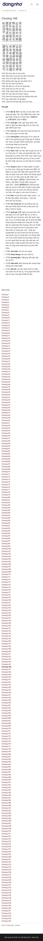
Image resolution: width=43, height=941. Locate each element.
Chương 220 (6, 857)
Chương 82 (6, 502)
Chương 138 (6, 646)
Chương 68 (6, 467)
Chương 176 (6, 744)
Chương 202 (6, 811)
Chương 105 (6, 561)
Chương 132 (6, 631)
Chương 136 (6, 641)
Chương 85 (6, 510)
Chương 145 (6, 664)
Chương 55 (6, 433)
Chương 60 (6, 446)
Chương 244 (6, 918)
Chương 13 (6, 325)
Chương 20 (6, 343)
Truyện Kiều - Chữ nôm (13, 925)
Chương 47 (6, 413)
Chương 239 (6, 905)
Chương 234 (6, 893)
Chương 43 (6, 402)
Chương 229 (6, 880)
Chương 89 (6, 520)
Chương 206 (6, 821)
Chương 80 (6, 497)
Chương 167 (6, 721)
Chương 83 (6, 505)
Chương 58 (6, 441)
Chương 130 (6, 626)
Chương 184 (6, 764)
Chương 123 (6, 608)
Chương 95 (6, 536)
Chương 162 (6, 708)
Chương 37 (6, 387)
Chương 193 (6, 787)
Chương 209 (6, 828)
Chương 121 (6, 603)
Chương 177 (6, 746)
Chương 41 (6, 397)
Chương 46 (6, 410)
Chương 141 (6, 654)
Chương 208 (6, 826)
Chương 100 (6, 549)
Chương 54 (6, 431)
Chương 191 (6, 782)
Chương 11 (6, 320)
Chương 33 (6, 377)
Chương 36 (6, 384)
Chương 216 (6, 846)
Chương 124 (6, 610)
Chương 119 (6, 597)
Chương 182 (6, 759)
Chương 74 (6, 482)
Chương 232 (6, 888)
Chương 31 (6, 371)
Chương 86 (6, 513)
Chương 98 (6, 544)
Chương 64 (6, 456)
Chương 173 (6, 736)
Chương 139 (6, 649)
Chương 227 (6, 875)
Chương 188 (6, 775)
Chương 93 (6, 531)
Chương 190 (6, 780)
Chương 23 (6, 351)
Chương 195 (6, 793)
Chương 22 (6, 348)
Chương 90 (6, 523)
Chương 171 (6, 731)
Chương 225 (6, 870)
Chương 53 (6, 428)
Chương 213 (6, 839)
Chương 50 (6, 420)
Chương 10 (6, 318)
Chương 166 (6, 718)
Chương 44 (6, 405)
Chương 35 (6, 382)
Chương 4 (5, 302)
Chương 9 (5, 315)
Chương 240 (6, 908)
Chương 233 (6, 890)
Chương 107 (6, 567)
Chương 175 (6, 741)
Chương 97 (6, 541)
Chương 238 (6, 903)
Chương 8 (5, 312)
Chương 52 (6, 425)
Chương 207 (6, 823)
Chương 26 (6, 359)
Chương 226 (6, 872)
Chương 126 (6, 615)
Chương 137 (6, 644)
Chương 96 (6, 538)
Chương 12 (6, 323)
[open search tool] (32, 4)
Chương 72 (6, 477)
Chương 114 (6, 585)
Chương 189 (6, 777)
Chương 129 (6, 623)
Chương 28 (6, 364)
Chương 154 (6, 687)
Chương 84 (6, 508)
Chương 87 (6, 515)
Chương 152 (6, 682)
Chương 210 (6, 831)
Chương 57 (6, 438)
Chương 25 (6, 356)
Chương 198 (6, 800)
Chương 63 (6, 454)
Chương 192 (6, 785)
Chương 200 (6, 805)
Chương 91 (6, 526)
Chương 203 (6, 813)
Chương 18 (6, 338)
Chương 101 (6, 551)
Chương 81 (6, 500)
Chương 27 (6, 361)
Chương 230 (6, 882)
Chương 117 (6, 592)
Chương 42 (6, 400)
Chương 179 (6, 751)
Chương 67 (6, 464)
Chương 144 (6, 662)
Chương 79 (6, 495)
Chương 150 (6, 677)
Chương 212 (6, 836)
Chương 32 (6, 374)
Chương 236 (6, 898)
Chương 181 (6, 757)
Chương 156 (6, 692)
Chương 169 (6, 726)
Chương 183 (6, 762)
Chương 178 (6, 749)
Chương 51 (6, 423)
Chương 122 (6, 605)
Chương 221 (6, 859)
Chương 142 (6, 656)
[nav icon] (37, 4)
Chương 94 (6, 533)
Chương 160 (6, 703)
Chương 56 (6, 436)
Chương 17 (6, 336)
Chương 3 (5, 300)
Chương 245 (6, 921)
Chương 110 (6, 574)
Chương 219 (6, 854)
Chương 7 (5, 310)
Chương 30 (6, 369)
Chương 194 (6, 790)
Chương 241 (6, 911)
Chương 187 (6, 772)
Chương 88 (6, 518)
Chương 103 (6, 556)
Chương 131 (6, 628)
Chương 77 (6, 490)
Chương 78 (6, 492)
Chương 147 (6, 669)
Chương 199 (6, 803)
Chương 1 (5, 294)
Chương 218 (6, 852)
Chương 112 (6, 579)
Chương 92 (6, 528)
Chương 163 (6, 710)
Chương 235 (6, 895)
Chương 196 (6, 795)
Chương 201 (6, 808)
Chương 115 (6, 587)
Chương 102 (6, 554)
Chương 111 (6, 577)
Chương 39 (6, 392)
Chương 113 (6, 582)
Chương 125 (6, 613)
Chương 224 (6, 867)
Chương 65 (6, 459)
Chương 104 (6, 559)
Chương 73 (6, 479)
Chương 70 (6, 472)
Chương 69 (6, 469)
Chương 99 (6, 546)
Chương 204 (6, 816)
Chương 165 (6, 716)
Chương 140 (6, 651)
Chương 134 (6, 636)
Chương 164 (6, 713)
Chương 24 (6, 354)
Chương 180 (6, 754)
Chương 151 (6, 680)
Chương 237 (6, 900)
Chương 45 (6, 407)
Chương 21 (6, 346)
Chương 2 (5, 297)
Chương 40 (6, 395)
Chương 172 (6, 734)
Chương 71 (6, 474)
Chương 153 (6, 685)
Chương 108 (6, 569)
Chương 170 (6, 728)
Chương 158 (6, 698)
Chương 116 (6, 590)
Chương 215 (6, 844)
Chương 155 (6, 690)
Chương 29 (6, 366)
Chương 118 (6, 595)
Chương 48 (6, 415)
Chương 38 (6, 389)
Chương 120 (6, 600)
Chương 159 (6, 700)
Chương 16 (6, 333)
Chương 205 (6, 818)
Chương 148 (6, 672)
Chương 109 (6, 572)
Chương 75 (6, 484)
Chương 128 (6, 621)
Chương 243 (6, 916)
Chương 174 (6, 739)
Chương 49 (6, 418)
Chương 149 (6, 674)
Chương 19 (6, 341)
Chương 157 (6, 695)
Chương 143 (6, 659)
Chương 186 (6, 769)
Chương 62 (6, 451)
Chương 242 (6, 913)
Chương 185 (6, 767)
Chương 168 (6, 723)
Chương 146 (6, 667)
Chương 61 (6, 449)
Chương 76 (6, 487)
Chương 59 (6, 443)
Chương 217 (6, 849)
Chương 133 (6, 633)
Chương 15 (6, 330)
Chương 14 (6, 328)
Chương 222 (6, 862)
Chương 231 (6, 885)
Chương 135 (6, 638)
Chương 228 (6, 877)
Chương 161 (6, 705)
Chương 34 (6, 379)
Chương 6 (5, 307)
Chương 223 (6, 864)
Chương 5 (5, 305)
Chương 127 (6, 618)
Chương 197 (6, 798)
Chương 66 (6, 461)
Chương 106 (6, 564)
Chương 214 (6, 841)
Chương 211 (6, 834)
